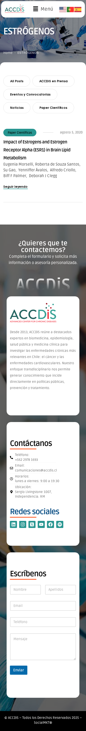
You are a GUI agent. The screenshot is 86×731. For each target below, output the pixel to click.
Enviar (18, 670)
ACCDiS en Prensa (53, 81)
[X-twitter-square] (32, 524)
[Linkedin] (13, 524)
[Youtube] (41, 524)
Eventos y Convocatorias (30, 94)
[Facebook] (50, 524)
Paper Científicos (53, 108)
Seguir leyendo (15, 186)
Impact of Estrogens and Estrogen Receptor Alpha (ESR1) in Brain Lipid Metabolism (36, 150)
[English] (63, 10)
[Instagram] (22, 524)
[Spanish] (78, 10)
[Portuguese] (70, 10)
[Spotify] (59, 524)
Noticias (17, 108)
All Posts (16, 81)
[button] (43, 9)
